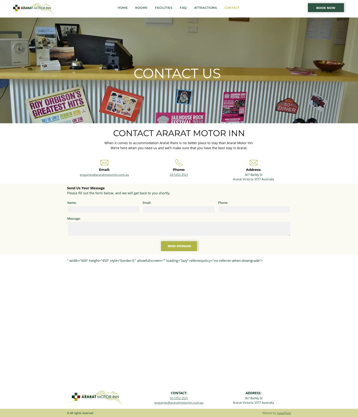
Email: (147, 203)
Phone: (223, 203)
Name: (71, 203)
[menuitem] (122, 8)
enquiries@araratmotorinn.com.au (104, 175)
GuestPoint (284, 413)
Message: (74, 219)
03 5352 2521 (179, 175)
